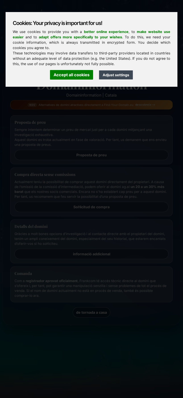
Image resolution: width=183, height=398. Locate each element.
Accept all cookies (71, 74)
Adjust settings (116, 75)
